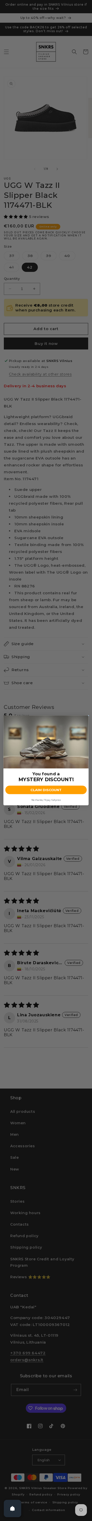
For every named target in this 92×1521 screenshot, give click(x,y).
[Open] (12, 1508)
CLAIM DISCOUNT (46, 790)
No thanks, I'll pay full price (46, 800)
